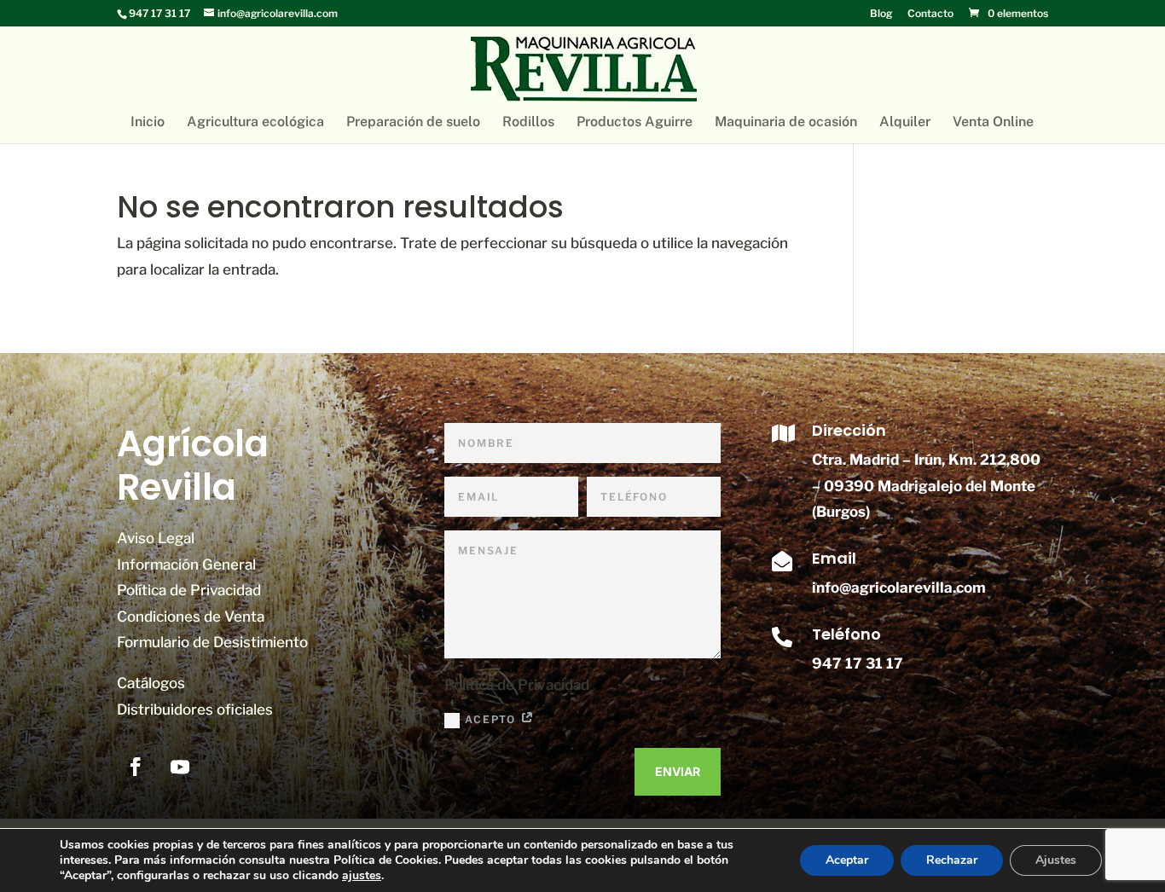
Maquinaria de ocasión (786, 123)
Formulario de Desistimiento (212, 642)
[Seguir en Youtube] (180, 766)
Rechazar (951, 860)
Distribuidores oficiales (195, 709)
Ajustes (1055, 860)
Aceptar (847, 860)
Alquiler (904, 123)
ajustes (361, 875)
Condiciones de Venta (190, 616)
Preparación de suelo (413, 123)
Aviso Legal (155, 538)
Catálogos (151, 683)
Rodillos (528, 123)
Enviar (677, 771)
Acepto (492, 719)
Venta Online (993, 123)
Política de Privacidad (189, 590)
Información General (186, 564)
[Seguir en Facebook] (135, 766)
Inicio (147, 123)
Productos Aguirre (635, 123)
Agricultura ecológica (255, 123)
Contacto (930, 14)
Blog (881, 14)
